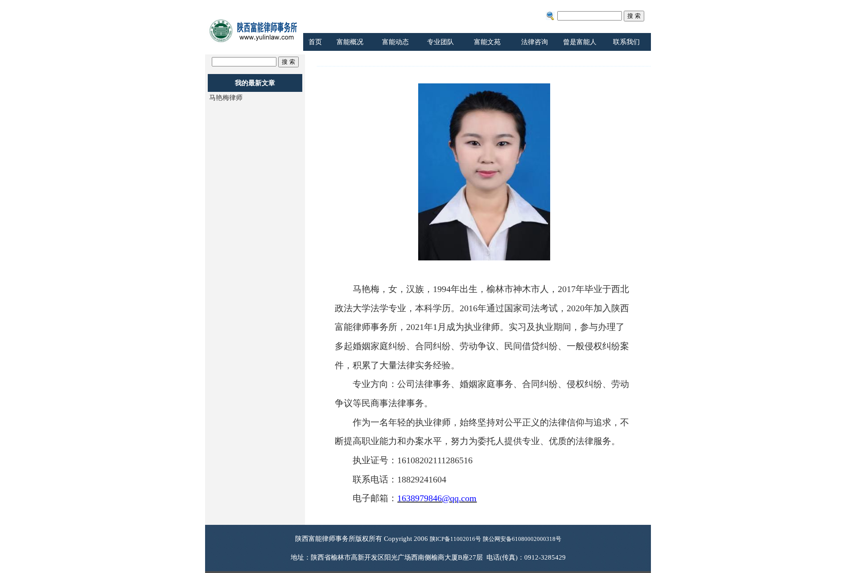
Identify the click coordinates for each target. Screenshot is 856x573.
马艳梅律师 (226, 97)
